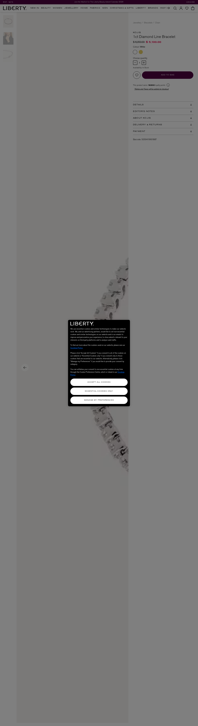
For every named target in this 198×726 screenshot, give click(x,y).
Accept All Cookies (99, 382)
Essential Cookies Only (99, 391)
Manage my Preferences (99, 400)
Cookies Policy (76, 348)
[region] (99, 363)
